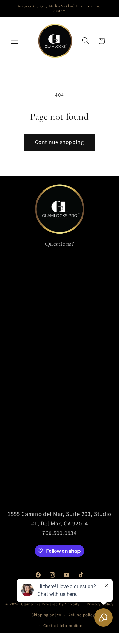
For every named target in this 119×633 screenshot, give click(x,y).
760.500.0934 (59, 533)
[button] (15, 41)
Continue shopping (59, 142)
